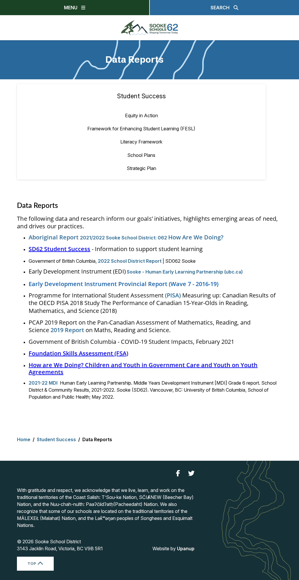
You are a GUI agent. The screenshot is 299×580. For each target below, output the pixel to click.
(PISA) (173, 295)
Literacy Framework (141, 142)
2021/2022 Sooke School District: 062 (126, 238)
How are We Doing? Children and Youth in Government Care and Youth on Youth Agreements (143, 368)
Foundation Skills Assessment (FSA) (78, 353)
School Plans (141, 155)
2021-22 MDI (43, 383)
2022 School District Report (130, 261)
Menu (70, 7)
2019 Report (67, 330)
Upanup (185, 548)
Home (23, 439)
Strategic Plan (141, 168)
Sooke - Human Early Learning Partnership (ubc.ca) (185, 272)
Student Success (141, 96)
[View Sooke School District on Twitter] (191, 473)
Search (220, 7)
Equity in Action (141, 115)
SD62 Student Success (59, 249)
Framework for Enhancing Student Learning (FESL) (141, 129)
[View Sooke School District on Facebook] (178, 473)
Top (31, 563)
